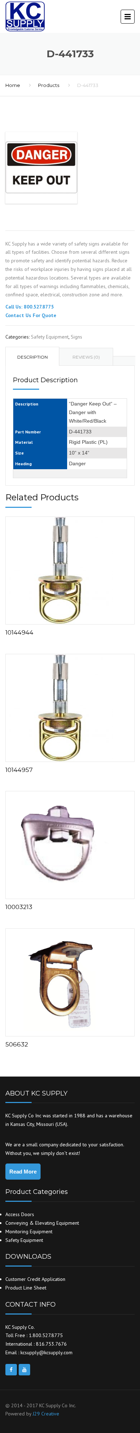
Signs (76, 337)
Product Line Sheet (25, 1287)
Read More (23, 1172)
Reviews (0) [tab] (86, 357)
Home (12, 85)
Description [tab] (32, 357)
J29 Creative (46, 1413)
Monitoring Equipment (28, 1231)
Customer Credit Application (35, 1279)
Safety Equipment (50, 337)
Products (48, 85)
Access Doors (19, 1214)
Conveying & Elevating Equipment (42, 1223)
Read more (70, 569)
